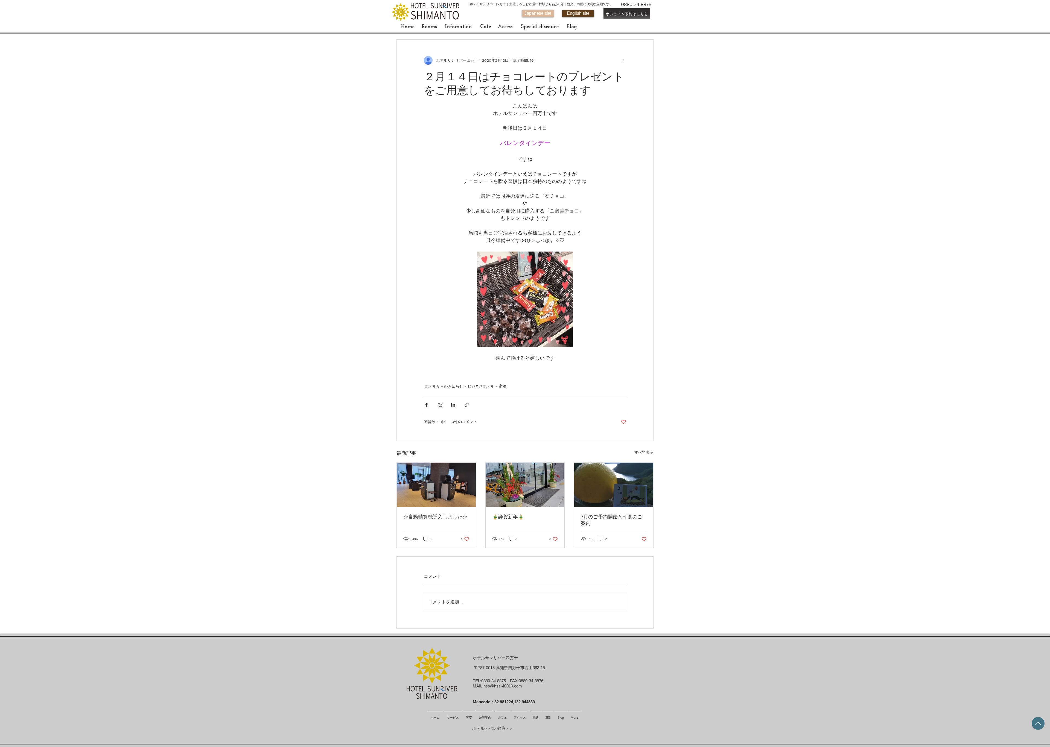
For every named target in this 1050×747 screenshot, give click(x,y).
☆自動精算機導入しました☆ (435, 516)
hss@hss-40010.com (502, 686)
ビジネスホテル (481, 386)
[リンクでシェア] (466, 405)
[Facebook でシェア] (426, 405)
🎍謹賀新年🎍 (508, 516)
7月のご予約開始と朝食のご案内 (611, 520)
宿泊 (502, 386)
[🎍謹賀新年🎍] (525, 485)
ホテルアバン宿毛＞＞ (492, 728)
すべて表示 (644, 452)
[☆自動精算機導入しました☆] (436, 485)
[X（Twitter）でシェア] (439, 405)
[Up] (1038, 723)
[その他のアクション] (623, 60)
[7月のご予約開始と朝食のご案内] (613, 485)
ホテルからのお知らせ (444, 386)
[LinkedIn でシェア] (453, 405)
